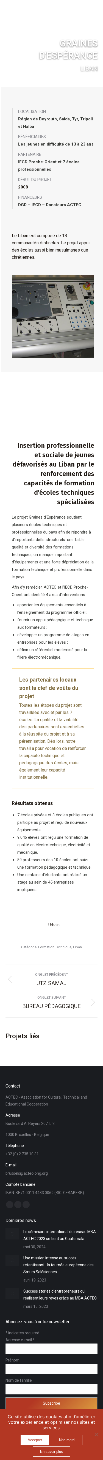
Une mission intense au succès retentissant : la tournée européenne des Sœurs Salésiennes (58, 1265)
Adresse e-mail (20, 1340)
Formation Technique (54, 947)
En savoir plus (51, 1451)
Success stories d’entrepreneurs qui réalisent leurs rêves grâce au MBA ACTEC (60, 1294)
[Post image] (12, 1233)
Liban (77, 947)
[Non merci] (96, 1434)
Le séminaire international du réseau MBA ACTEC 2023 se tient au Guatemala (59, 1235)
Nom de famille (18, 1380)
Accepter (35, 1440)
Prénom (12, 1360)
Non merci (67, 1440)
